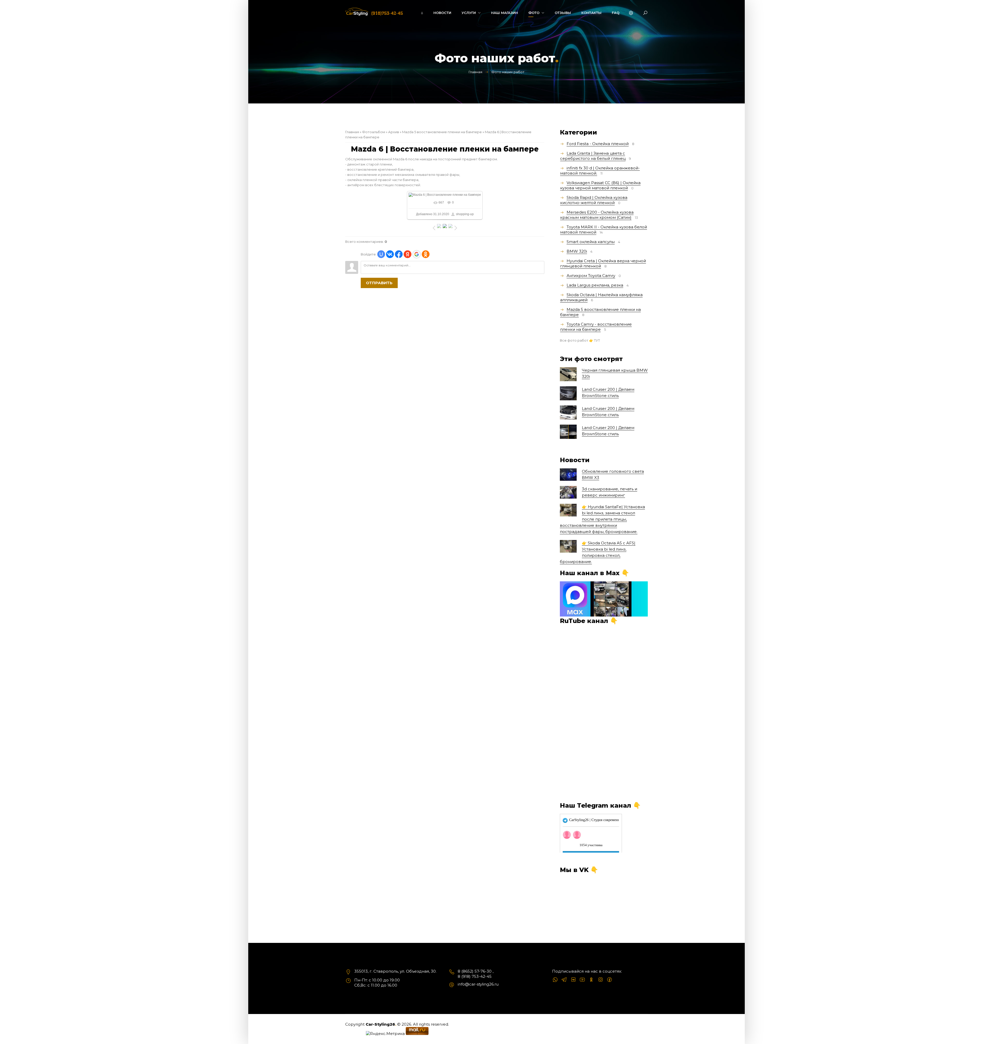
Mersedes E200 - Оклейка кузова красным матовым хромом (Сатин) (597, 215)
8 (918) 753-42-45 (475, 976)
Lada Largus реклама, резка (595, 285)
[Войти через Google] (416, 254)
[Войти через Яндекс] (407, 254)
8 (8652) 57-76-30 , (475, 971)
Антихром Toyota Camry (591, 275)
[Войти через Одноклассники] (426, 254)
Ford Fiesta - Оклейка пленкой (598, 143)
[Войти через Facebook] (399, 254)
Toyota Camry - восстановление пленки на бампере (596, 327)
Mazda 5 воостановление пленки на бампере (442, 132)
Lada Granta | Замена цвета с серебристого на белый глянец (593, 156)
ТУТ (597, 340)
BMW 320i (577, 251)
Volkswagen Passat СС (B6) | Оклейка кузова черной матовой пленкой (600, 185)
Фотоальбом (373, 132)
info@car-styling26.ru (478, 984)
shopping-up (465, 214)
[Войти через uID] (381, 254)
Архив (393, 132)
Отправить (379, 282)
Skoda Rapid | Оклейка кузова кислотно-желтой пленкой (593, 200)
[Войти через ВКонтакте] (390, 254)
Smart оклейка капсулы (591, 241)
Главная (475, 72)
